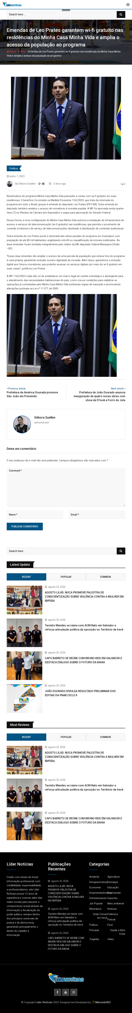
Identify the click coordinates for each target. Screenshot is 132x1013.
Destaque (112, 882)
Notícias (112, 908)
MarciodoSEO (103, 1002)
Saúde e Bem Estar (117, 932)
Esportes (112, 898)
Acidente (94, 876)
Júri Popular (96, 903)
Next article (117, 388)
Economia (95, 887)
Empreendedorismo (100, 892)
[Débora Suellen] (43, 183)
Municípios (95, 908)
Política (22, 51)
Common (105, 576)
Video (110, 939)
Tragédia (94, 939)
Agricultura (113, 876)
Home (12, 51)
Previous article (17, 388)
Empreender (114, 892)
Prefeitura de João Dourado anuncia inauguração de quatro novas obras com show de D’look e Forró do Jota (99, 396)
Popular (66, 576)
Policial (111, 919)
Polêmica (112, 914)
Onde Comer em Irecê (100, 916)
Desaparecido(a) (98, 882)
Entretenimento (98, 898)
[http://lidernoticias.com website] (39, 183)
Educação (113, 887)
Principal (94, 930)
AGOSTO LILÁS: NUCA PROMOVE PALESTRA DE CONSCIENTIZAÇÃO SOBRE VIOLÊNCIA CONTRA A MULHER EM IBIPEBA (84, 596)
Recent (26, 576)
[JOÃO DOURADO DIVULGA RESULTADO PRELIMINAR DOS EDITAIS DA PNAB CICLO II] (24, 698)
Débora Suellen (44, 417)
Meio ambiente (115, 903)
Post (110, 924)
